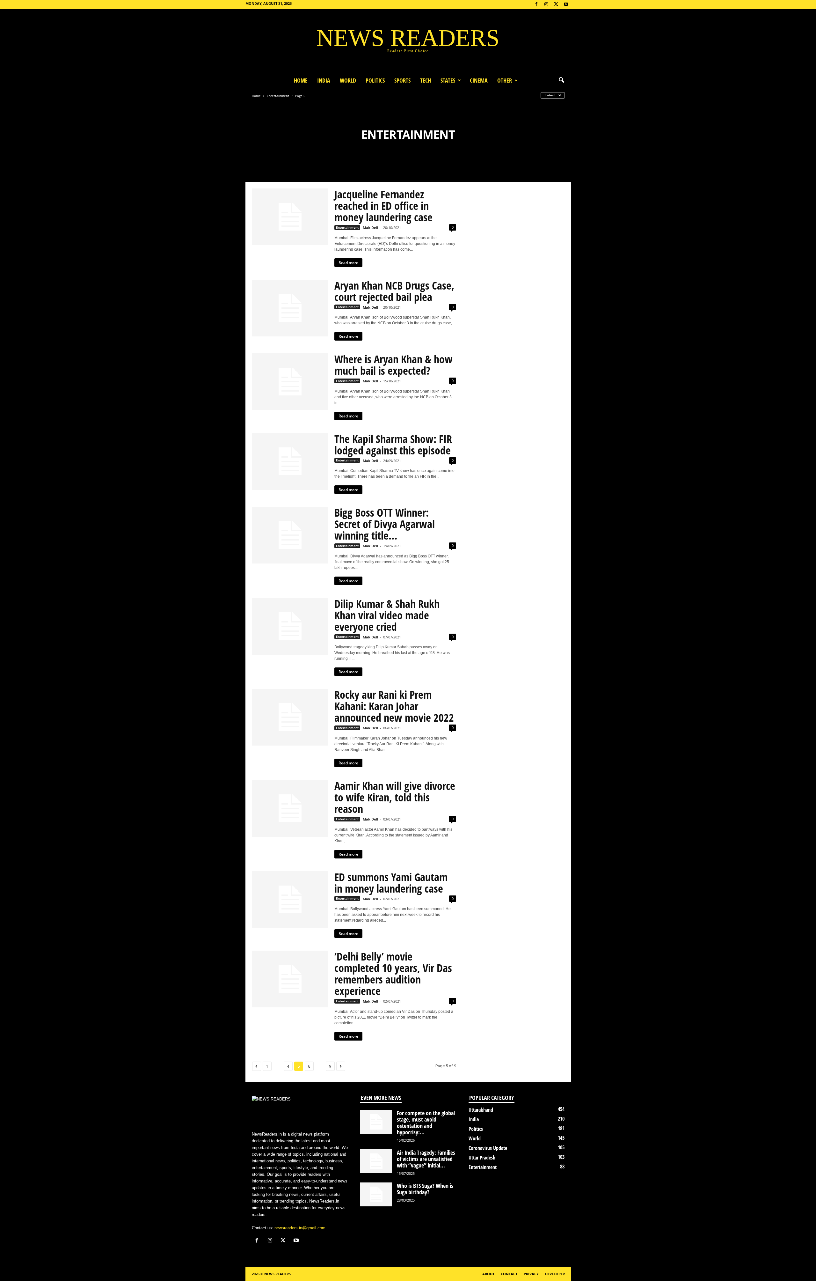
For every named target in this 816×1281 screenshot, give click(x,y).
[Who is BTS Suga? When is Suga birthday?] (376, 1194)
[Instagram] (546, 4)
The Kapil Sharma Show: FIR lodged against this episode (393, 444)
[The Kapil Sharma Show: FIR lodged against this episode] (290, 461)
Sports (402, 80)
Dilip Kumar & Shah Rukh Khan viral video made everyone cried (387, 615)
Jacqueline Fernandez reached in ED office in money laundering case (383, 206)
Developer (555, 1273)
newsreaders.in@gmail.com (299, 1228)
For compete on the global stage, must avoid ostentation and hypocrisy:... (426, 1122)
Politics (375, 80)
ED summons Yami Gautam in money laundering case (391, 883)
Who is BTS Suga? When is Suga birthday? (425, 1189)
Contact (509, 1273)
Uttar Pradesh (482, 1157)
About (488, 1273)
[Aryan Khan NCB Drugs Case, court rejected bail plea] (290, 308)
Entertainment (278, 95)
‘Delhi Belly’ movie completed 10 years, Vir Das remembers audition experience (393, 973)
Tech (425, 80)
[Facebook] (536, 4)
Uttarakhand (481, 1109)
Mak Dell (370, 227)
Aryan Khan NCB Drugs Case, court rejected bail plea (394, 291)
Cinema (479, 80)
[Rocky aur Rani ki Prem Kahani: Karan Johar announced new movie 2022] (290, 717)
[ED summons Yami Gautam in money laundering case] (290, 899)
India (323, 80)
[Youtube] (566, 4)
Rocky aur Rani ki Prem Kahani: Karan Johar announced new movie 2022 (394, 706)
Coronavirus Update (488, 1148)
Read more (348, 262)
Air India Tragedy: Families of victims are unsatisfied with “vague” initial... (426, 1159)
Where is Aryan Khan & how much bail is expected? (393, 365)
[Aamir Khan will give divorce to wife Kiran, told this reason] (290, 808)
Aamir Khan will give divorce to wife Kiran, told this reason (394, 797)
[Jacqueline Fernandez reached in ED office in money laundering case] (290, 216)
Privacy (531, 1273)
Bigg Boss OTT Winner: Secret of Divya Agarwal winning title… (384, 524)
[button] (561, 80)
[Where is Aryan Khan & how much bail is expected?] (290, 381)
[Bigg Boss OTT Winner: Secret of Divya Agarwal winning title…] (290, 535)
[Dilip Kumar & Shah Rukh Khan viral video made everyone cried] (290, 626)
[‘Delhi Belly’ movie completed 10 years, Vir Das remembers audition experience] (290, 979)
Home (301, 80)
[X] (556, 4)
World (348, 80)
